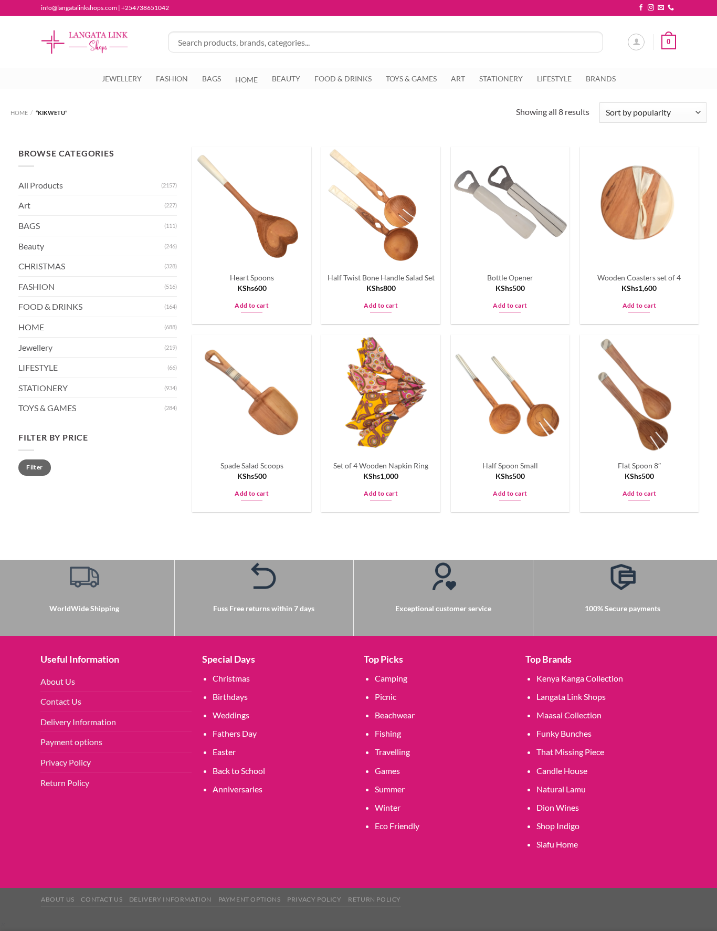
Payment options (71, 742)
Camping (391, 678)
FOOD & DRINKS (343, 78)
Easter (224, 752)
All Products (40, 185)
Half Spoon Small (510, 465)
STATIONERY (501, 78)
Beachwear (395, 715)
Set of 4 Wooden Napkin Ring (380, 465)
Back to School (239, 771)
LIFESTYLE (554, 78)
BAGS (211, 78)
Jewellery (35, 347)
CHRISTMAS (41, 266)
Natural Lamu (561, 789)
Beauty (31, 246)
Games (387, 771)
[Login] (636, 42)
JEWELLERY (122, 78)
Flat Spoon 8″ (639, 465)
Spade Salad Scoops (251, 465)
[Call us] (671, 8)
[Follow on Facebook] (641, 8)
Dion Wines (557, 807)
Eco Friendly (397, 826)
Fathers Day (235, 733)
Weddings (231, 715)
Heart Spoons (252, 277)
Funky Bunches (564, 733)
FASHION (172, 78)
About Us (57, 681)
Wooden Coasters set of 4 (639, 277)
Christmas (231, 678)
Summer (390, 789)
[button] (2, 924)
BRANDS (601, 78)
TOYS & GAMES (411, 78)
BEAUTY (286, 78)
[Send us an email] (661, 8)
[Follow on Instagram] (651, 8)
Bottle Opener (510, 277)
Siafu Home (557, 844)
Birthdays (230, 697)
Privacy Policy (65, 762)
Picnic (385, 697)
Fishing (388, 733)
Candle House (561, 771)
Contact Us (60, 701)
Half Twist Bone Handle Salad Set (381, 277)
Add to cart (252, 305)
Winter (387, 807)
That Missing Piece (570, 752)
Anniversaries (237, 789)
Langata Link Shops (571, 697)
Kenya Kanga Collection (579, 678)
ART (458, 78)
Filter (34, 467)
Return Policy (64, 783)
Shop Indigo (557, 826)
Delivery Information (78, 722)
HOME (31, 327)
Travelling (392, 752)
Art (24, 206)
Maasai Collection (569, 715)
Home (19, 112)
